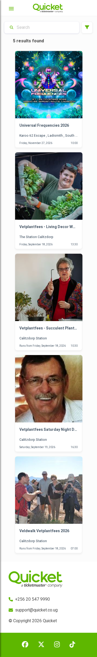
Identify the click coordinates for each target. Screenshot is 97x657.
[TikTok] (72, 645)
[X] (41, 645)
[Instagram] (57, 645)
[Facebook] (25, 645)
